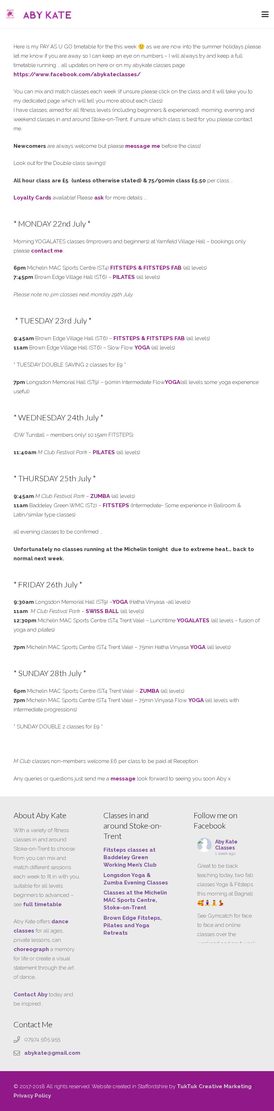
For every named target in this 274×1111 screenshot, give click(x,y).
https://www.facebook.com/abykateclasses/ (77, 74)
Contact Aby (30, 994)
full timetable (42, 904)
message (123, 778)
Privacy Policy (32, 1095)
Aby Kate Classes (226, 845)
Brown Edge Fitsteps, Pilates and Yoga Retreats (132, 925)
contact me (47, 251)
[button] (265, 14)
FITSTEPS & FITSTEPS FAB (146, 268)
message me (142, 146)
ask (99, 197)
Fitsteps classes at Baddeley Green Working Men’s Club (130, 857)
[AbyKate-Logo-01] (10, 14)
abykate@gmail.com (52, 1053)
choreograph (31, 949)
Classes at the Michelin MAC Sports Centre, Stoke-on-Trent (135, 900)
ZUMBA (149, 691)
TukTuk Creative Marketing (214, 1086)
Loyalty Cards (32, 197)
